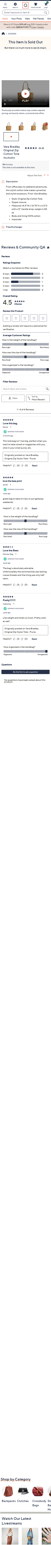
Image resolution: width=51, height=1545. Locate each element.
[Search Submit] (46, 12)
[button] (5, 6)
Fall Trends (38, 18)
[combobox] (22, 12)
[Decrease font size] (48, 175)
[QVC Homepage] (3, 34)
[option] (25, 26)
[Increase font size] (45, 175)
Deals (5, 18)
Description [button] (12, 181)
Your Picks (16, 18)
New (27, 18)
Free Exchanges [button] (14, 226)
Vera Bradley (9, 157)
